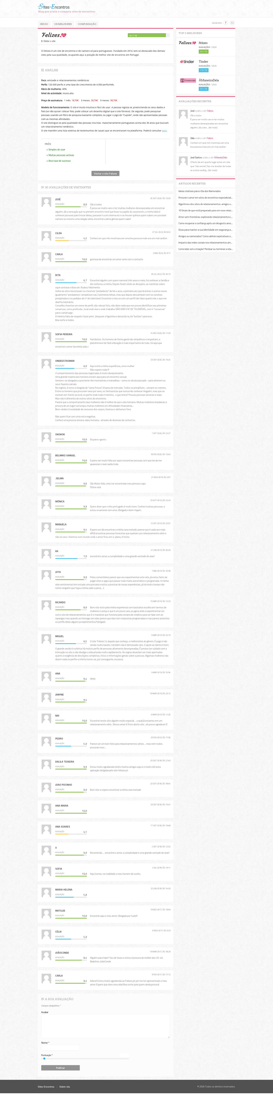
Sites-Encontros (46, 1086)
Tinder (203, 61)
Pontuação (47, 1055)
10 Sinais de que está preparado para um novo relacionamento (210, 210)
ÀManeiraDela (209, 80)
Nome (45, 1043)
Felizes (203, 43)
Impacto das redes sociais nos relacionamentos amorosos (208, 242)
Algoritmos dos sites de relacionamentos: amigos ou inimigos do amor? (215, 204)
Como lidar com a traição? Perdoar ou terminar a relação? (207, 249)
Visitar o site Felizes (105, 173)
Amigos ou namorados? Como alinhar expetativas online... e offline (212, 236)
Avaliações (204, 47)
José (192, 111)
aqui (164, 130)
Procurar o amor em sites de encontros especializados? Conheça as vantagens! (218, 197)
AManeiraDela (220, 157)
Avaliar (44, 1012)
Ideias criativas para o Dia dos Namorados (200, 191)
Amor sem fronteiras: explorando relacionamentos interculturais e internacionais (220, 217)
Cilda (192, 138)
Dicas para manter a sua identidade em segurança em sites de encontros (216, 230)
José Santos (196, 157)
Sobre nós (64, 1086)
